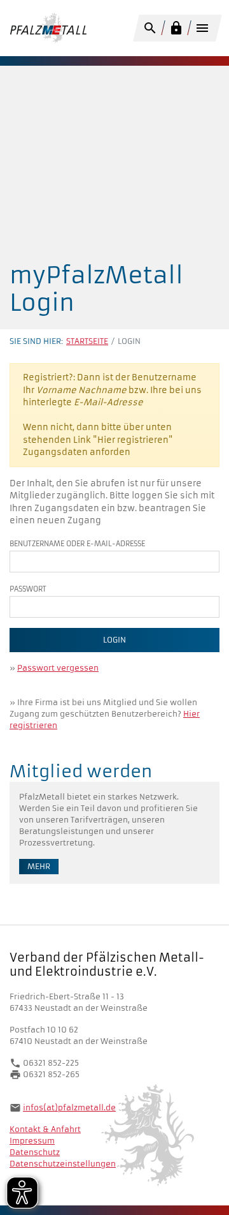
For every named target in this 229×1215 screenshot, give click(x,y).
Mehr (38, 866)
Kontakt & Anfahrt (45, 1129)
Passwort (28, 589)
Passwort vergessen (58, 668)
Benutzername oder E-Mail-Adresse (77, 543)
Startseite (87, 341)
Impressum (32, 1140)
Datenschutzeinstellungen (63, 1163)
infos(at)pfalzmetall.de (69, 1107)
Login (114, 640)
